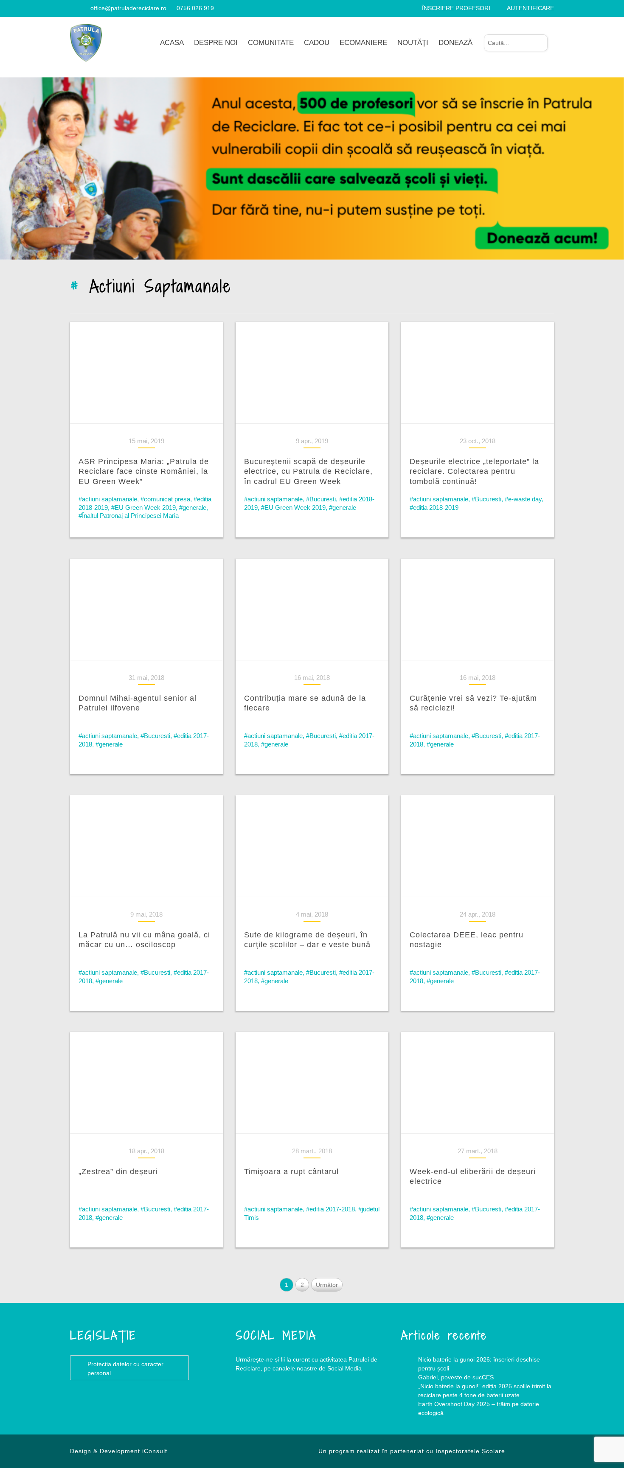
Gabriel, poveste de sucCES (456, 1377)
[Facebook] (73, 8)
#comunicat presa (165, 499)
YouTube (286, 1403)
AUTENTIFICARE (530, 8)
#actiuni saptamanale (108, 499)
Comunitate (271, 43)
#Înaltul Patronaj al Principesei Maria (129, 515)
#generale (192, 507)
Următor (327, 1284)
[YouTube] (83, 8)
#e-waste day (523, 499)
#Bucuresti (321, 499)
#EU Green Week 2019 (143, 507)
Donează (455, 43)
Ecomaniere (363, 43)
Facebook (252, 1403)
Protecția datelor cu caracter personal (125, 1368)
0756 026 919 (195, 8)
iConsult (154, 1451)
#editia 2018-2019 (434, 507)
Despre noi (216, 43)
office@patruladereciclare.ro (128, 8)
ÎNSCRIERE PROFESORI (456, 8)
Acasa (172, 43)
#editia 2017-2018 (330, 1209)
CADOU (316, 43)
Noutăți (412, 43)
